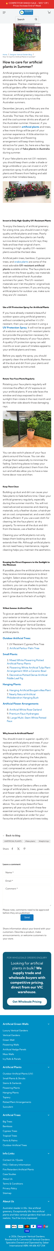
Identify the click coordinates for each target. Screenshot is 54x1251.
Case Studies (9, 1174)
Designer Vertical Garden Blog (21, 55)
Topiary (6, 1097)
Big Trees (7, 1121)
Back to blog (13, 835)
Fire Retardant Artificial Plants (18, 1169)
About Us (7, 1178)
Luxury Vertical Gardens (15, 1030)
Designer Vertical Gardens (31, 1236)
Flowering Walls (11, 1044)
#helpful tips (44, 841)
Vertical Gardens (11, 1035)
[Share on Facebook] (12, 849)
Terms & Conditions (13, 1183)
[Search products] (36, 19)
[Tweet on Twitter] (18, 849)
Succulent (8, 1106)
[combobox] (27, 19)
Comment (12, 888)
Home (5, 55)
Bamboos (7, 1126)
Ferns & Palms (10, 1140)
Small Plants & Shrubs (14, 1078)
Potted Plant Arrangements (17, 1102)
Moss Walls (8, 1054)
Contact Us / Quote (13, 1160)
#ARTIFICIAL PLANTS (12, 841)
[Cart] (49, 12)
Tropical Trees (10, 1135)
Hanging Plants (11, 1092)
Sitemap (7, 1193)
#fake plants (30, 841)
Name (10, 872)
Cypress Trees (10, 1131)
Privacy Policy (10, 1188)
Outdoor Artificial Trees (16, 638)
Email (9, 880)
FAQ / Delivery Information (17, 1164)
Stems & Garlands (12, 1083)
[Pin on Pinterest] (24, 849)
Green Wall (8, 1040)
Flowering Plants (11, 1087)
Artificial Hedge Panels (14, 1049)
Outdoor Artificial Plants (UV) (18, 1073)
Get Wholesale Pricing (27, 1001)
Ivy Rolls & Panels (12, 1058)
